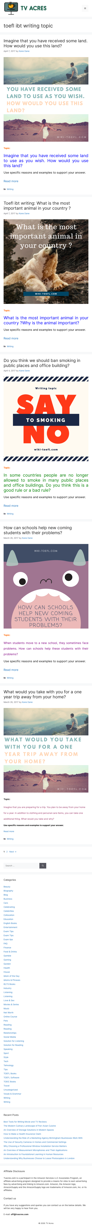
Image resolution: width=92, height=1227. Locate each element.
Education (8, 919)
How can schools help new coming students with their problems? (38, 530)
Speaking (8, 1049)
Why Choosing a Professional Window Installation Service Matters (35, 1146)
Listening (8, 992)
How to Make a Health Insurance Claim (22, 1134)
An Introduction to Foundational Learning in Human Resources (33, 1154)
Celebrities (9, 911)
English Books (10, 923)
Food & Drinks (10, 951)
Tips (6, 1069)
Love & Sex (9, 1000)
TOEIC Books (10, 1081)
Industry (7, 988)
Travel (6, 1085)
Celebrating (9, 907)
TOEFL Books (10, 1073)
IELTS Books (9, 984)
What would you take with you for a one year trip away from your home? (43, 694)
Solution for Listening (14, 1041)
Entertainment (10, 927)
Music (6, 1008)
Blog (6, 895)
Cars (6, 903)
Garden (7, 964)
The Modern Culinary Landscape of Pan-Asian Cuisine (30, 1126)
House (7, 972)
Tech (6, 1061)
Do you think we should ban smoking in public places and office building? (42, 363)
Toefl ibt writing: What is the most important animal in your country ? (37, 206)
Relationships (10, 1033)
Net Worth (8, 1012)
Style (6, 1057)
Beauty (7, 886)
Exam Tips (9, 931)
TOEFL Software (11, 1077)
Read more (11, 181)
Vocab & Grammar (12, 1094)
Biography (8, 891)
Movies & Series (11, 1004)
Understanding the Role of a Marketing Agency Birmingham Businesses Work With (43, 1138)
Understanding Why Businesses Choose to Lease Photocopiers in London (39, 1158)
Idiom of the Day (11, 976)
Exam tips (8, 939)
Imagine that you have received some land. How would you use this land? (46, 43)
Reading (8, 1025)
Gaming (7, 960)
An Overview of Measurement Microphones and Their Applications (35, 1150)
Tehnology (9, 1065)
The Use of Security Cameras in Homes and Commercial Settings (35, 1142)
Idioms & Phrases (12, 980)
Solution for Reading (13, 1045)
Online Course (10, 1016)
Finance (7, 947)
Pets (6, 1021)
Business (8, 899)
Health (7, 968)
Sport (6, 1053)
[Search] (42, 866)
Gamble (7, 956)
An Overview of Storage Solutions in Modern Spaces (29, 1130)
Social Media (10, 1037)
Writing (10, 189)
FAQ (5, 943)
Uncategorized (11, 1090)
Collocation (9, 915)
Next (12, 851)
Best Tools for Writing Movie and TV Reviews (25, 1122)
